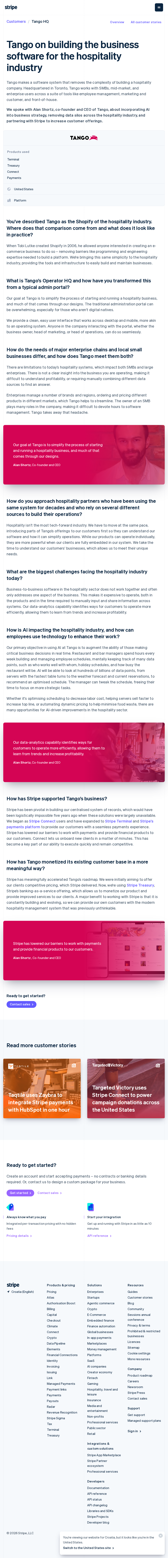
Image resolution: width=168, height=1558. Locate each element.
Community (136, 1309)
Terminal (53, 1429)
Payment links (57, 1389)
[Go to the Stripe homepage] (11, 1285)
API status (94, 1499)
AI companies (96, 1366)
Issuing (52, 1372)
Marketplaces (97, 1343)
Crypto (52, 1338)
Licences (134, 1342)
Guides (133, 1292)
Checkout (54, 1320)
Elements (53, 1349)
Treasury (53, 1435)
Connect (53, 1332)
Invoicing (53, 1366)
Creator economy (99, 1372)
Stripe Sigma (56, 1418)
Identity (52, 1361)
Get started (19, 1193)
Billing (51, 1309)
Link (50, 1378)
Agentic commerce (101, 1303)
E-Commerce (96, 1315)
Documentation (98, 1488)
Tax (49, 1424)
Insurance (94, 1400)
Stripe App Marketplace (104, 1455)
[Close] (160, 1537)
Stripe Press (136, 1393)
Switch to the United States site (87, 1548)
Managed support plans (144, 1420)
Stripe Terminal (118, 821)
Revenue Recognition (62, 1412)
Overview (117, 22)
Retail (91, 1434)
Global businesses (100, 1332)
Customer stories (140, 1297)
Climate (52, 1326)
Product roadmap (140, 1375)
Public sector (96, 1428)
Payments (54, 1395)
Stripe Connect (42, 821)
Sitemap (134, 1347)
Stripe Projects (98, 1516)
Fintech (92, 1378)
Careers (133, 1381)
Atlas (50, 1297)
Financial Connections (62, 1355)
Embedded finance (100, 1320)
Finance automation (101, 1326)
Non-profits (95, 1416)
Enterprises (95, 1292)
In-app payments (99, 1338)
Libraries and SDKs (100, 1511)
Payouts (53, 1401)
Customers (16, 21)
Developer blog (98, 1522)
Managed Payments (61, 1384)
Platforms (94, 1355)
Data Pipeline (56, 1343)
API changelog (97, 1505)
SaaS (90, 1361)
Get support (136, 1415)
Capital (52, 1315)
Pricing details (18, 1236)
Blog (131, 1303)
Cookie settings (139, 1353)
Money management (102, 1349)
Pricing (51, 1292)
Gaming (92, 1384)
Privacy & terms (139, 1325)
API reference (97, 1236)
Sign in (133, 1431)
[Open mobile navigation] (159, 7)
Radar (51, 1406)
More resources (139, 1359)
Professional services (102, 1422)
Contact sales (20, 1004)
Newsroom (135, 1387)
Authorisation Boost (61, 1303)
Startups (93, 1297)
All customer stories (146, 22)
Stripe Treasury (140, 885)
